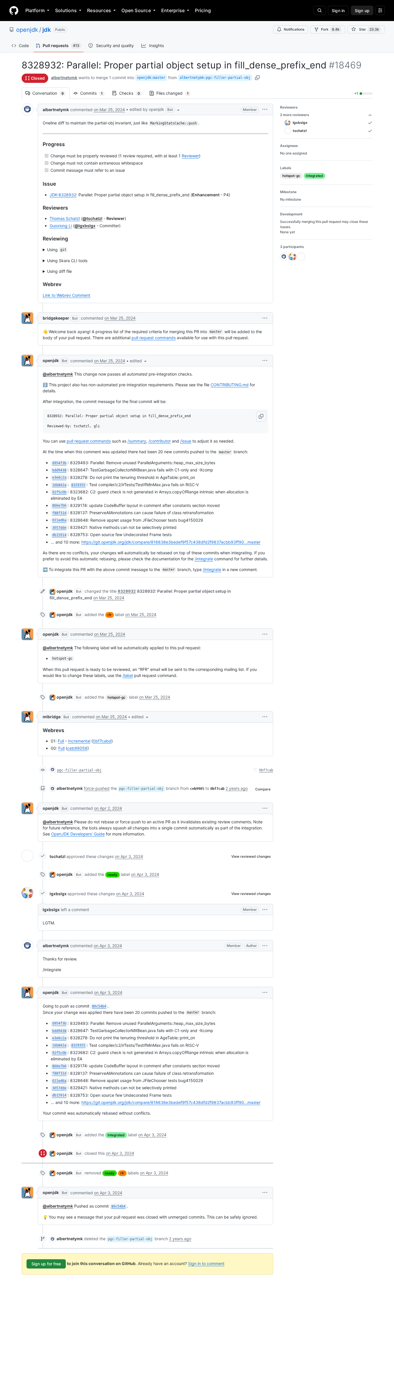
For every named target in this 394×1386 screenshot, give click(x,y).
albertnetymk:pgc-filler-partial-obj (215, 78)
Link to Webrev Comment (66, 295)
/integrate (204, 558)
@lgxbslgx (84, 225)
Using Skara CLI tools (67, 260)
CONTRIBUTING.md (230, 384)
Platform (35, 10)
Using (56, 249)
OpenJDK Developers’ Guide (78, 833)
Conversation (51, 93)
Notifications (294, 29)
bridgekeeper (56, 318)
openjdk (27, 29)
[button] (155, 109)
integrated (116, 1135)
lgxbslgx (58, 893)
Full (61, 740)
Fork (330, 29)
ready (112, 874)
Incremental (79, 740)
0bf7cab (266, 770)
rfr (110, 615)
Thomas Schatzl (65, 218)
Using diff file (59, 271)
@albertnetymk (58, 374)
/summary (136, 441)
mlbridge (52, 716)
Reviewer (190, 155)
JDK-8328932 (63, 194)
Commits (94, 93)
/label (128, 675)
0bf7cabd (102, 740)
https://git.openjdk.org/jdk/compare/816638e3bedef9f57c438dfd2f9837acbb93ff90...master (170, 542)
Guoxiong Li (61, 225)
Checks (132, 93)
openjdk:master (151, 78)
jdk (46, 29)
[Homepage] (13, 10)
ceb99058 (77, 748)
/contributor (160, 441)
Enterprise (173, 10)
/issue (185, 441)
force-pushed (97, 788)
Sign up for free (46, 1263)
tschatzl (57, 856)
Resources (99, 10)
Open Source (136, 10)
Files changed (175, 93)
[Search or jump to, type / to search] (320, 10)
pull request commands (154, 337)
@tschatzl (92, 218)
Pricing (203, 10)
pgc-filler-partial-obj (79, 770)
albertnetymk (64, 77)
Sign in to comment (206, 1263)
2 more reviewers (294, 115)
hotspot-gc (116, 697)
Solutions (66, 10)
